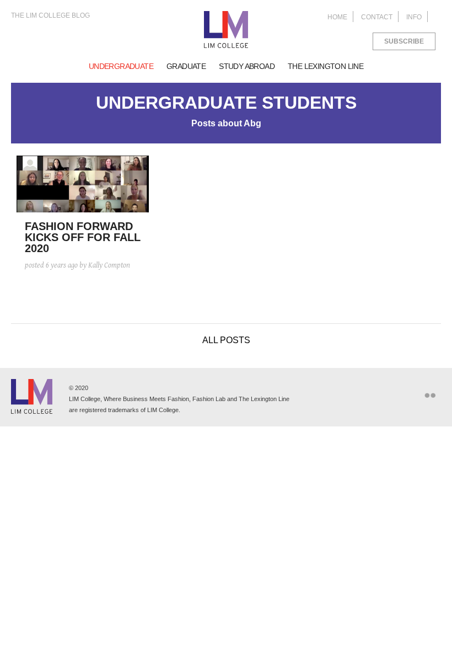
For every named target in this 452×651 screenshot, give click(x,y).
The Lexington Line (325, 66)
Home (337, 17)
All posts (226, 340)
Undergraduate (121, 66)
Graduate (186, 66)
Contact (376, 17)
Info (414, 17)
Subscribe (404, 41)
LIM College (226, 30)
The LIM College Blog (50, 15)
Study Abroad (247, 66)
